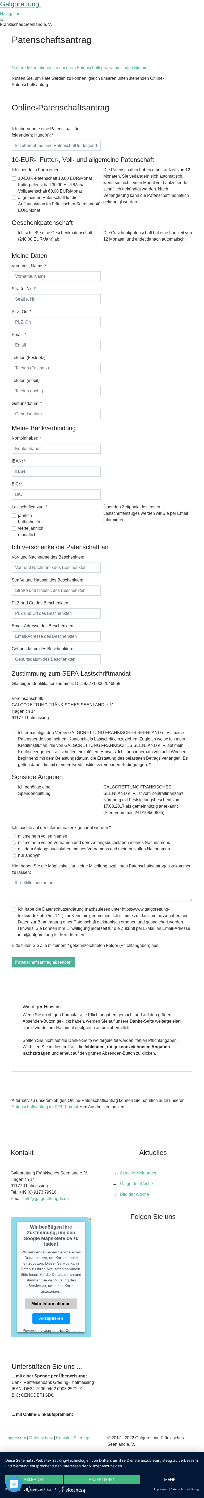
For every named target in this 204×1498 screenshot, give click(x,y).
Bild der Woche (134, 1194)
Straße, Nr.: (24, 288)
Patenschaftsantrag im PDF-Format (45, 1107)
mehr (170, 1479)
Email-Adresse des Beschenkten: (43, 626)
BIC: (17, 484)
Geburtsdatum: (27, 403)
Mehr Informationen (51, 1303)
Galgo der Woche (136, 1183)
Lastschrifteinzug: (29, 507)
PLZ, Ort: (21, 311)
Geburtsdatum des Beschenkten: (42, 649)
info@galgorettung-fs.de (46, 1198)
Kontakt (63, 1438)
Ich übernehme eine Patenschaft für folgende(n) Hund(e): (45, 131)
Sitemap (81, 1438)
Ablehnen (34, 1479)
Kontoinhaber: (26, 438)
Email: (19, 334)
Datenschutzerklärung (185, 1489)
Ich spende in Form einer (35, 170)
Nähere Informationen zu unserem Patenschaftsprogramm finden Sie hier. (81, 67)
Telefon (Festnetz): (29, 357)
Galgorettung (20, 4)
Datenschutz (41, 1438)
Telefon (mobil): (26, 380)
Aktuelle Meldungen (139, 1173)
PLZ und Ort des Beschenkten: (40, 603)
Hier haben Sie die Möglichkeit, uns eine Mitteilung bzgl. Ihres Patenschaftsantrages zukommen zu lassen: (102, 869)
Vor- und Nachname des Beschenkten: (48, 557)
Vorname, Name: (29, 266)
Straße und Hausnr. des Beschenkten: (47, 580)
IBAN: (19, 461)
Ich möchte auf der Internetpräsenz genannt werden (61, 827)
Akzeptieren (51, 1318)
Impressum (15, 1438)
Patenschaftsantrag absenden (43, 962)
